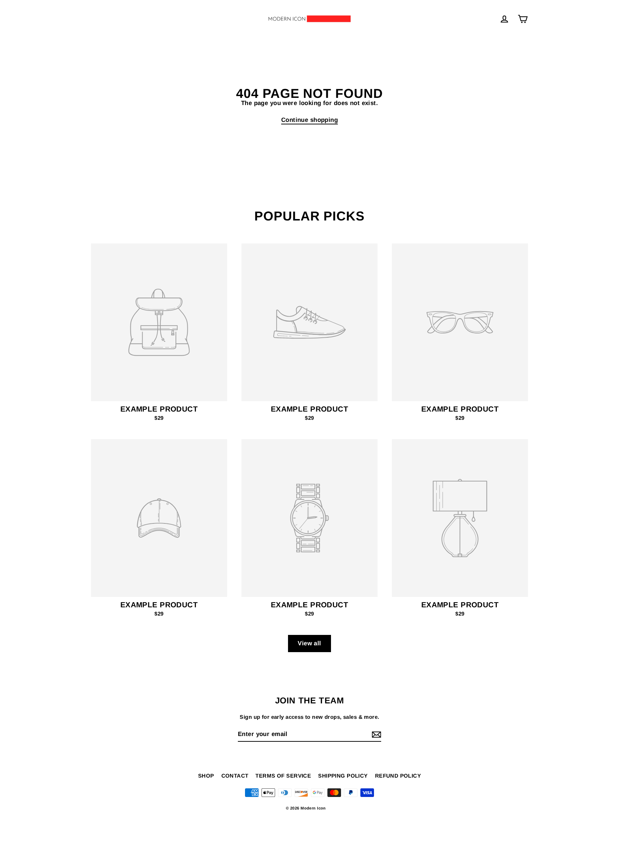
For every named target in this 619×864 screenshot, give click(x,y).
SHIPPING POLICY (343, 776)
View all (309, 643)
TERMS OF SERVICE (283, 776)
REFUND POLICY (398, 776)
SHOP (206, 776)
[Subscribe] (375, 734)
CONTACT (235, 776)
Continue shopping (309, 120)
